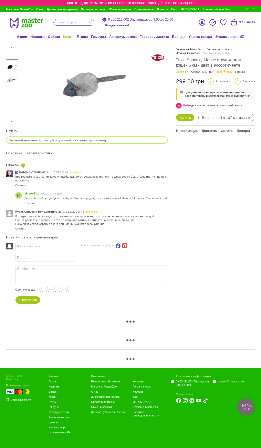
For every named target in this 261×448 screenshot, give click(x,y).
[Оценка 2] (48, 289)
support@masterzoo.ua (231, 381)
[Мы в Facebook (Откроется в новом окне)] (178, 400)
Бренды (178, 36)
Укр (247, 9)
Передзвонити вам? (117, 25)
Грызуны (98, 36)
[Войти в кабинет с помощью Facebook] (118, 245)
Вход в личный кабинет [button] (105, 381)
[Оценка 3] (55, 289)
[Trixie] (157, 58)
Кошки (68, 36)
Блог (174, 9)
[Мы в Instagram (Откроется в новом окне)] (185, 400)
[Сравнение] (212, 22)
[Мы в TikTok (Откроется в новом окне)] (205, 400)
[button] (187, 105)
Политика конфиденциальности (146, 414)
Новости (162, 9)
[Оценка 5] (68, 289)
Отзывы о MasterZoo (216, 9)
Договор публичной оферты (108, 412)
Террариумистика (154, 36)
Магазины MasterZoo (19, 9)
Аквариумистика (123, 36)
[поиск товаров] (91, 22)
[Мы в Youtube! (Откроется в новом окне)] (198, 400)
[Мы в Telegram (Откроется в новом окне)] (191, 400)
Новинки (37, 36)
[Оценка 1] (42, 289)
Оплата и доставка (93, 9)
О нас (40, 9)
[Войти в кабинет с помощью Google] (124, 245)
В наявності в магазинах (226, 118)
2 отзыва (239, 71)
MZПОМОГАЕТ (190, 9)
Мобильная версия (21, 399)
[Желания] (223, 22)
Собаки (54, 36)
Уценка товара (200, 36)
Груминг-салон (144, 9)
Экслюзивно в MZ (229, 36)
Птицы (82, 36)
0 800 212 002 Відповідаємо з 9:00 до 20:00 (140, 19)
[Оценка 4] (61, 289)
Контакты (138, 381)
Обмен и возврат (120, 9)
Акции (22, 36)
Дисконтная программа (62, 9)
